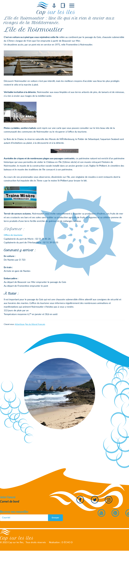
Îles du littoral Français (35, 324)
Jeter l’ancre (7, 497)
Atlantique (19, 324)
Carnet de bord (9, 501)
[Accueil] (54, 5)
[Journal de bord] (63, 5)
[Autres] (71, 5)
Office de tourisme (13, 235)
